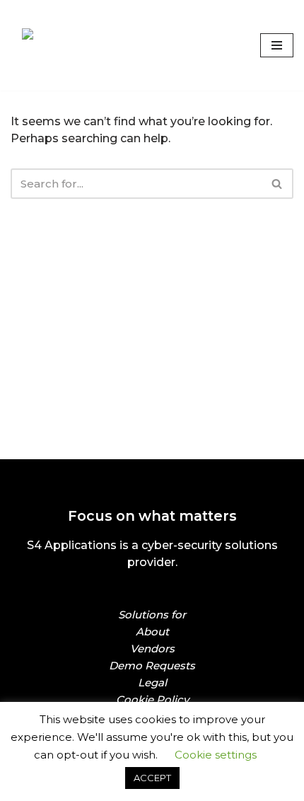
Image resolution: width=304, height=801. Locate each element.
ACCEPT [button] (152, 777)
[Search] (277, 183)
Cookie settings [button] (216, 754)
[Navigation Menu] (276, 45)
